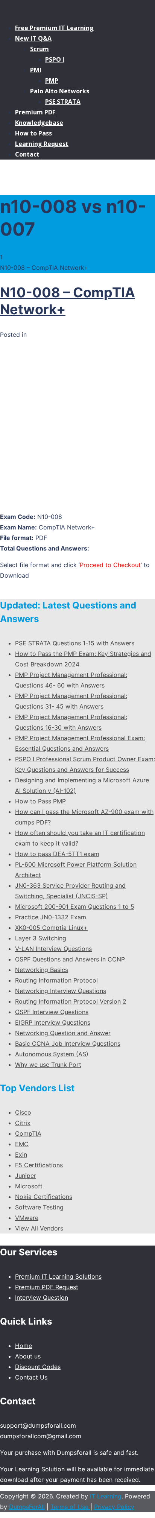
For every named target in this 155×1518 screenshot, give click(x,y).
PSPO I (54, 59)
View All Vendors (39, 1228)
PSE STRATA (63, 101)
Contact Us (31, 1377)
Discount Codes (38, 1366)
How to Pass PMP (40, 801)
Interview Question (41, 1297)
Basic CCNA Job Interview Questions (67, 1043)
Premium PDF (35, 112)
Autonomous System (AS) (51, 1054)
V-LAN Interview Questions (53, 948)
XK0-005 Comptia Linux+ (51, 927)
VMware (26, 1217)
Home (23, 1345)
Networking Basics (41, 969)
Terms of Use (70, 1506)
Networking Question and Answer (63, 1033)
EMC (22, 1144)
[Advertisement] (77, 427)
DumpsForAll (27, 1506)
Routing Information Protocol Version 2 (70, 1001)
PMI (35, 70)
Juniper (25, 1175)
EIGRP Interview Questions (52, 1022)
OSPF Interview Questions (51, 1012)
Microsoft (29, 1186)
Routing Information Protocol (56, 980)
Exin (21, 1154)
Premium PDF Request (46, 1287)
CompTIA (28, 1133)
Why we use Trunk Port (48, 1064)
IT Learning (106, 1496)
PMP (51, 80)
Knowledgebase (39, 123)
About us (28, 1356)
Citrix (22, 1123)
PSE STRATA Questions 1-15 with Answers (74, 643)
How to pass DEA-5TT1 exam (57, 854)
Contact (27, 154)
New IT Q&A (33, 38)
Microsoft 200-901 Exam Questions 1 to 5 (74, 906)
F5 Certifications (39, 1165)
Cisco (23, 1112)
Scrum (39, 49)
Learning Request (41, 144)
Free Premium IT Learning (54, 28)
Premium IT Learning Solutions (58, 1276)
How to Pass (33, 133)
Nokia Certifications (43, 1196)
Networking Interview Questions (60, 991)
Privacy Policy (114, 1506)
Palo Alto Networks (59, 91)
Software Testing (39, 1207)
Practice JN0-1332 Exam (50, 917)
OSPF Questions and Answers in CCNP (70, 959)
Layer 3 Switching (40, 938)
